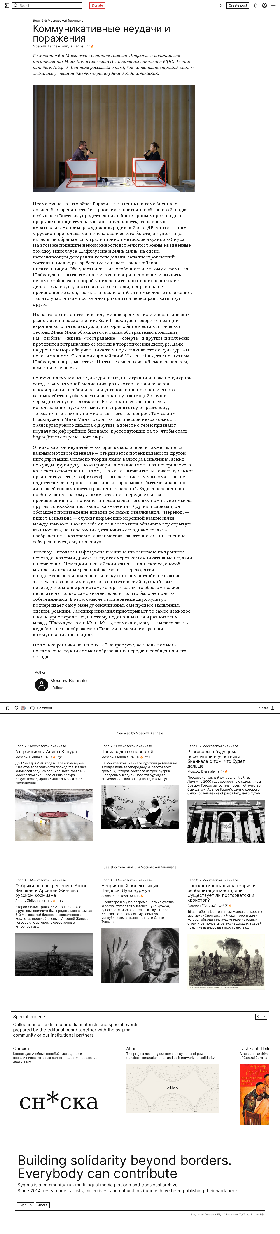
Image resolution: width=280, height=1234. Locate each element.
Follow (57, 688)
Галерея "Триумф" (201, 906)
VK (223, 1214)
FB (218, 1214)
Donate (97, 5)
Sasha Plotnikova (114, 896)
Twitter (255, 1214)
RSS (262, 1214)
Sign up (26, 1205)
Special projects (29, 1016)
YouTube (244, 1214)
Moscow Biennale (46, 46)
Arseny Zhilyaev (27, 901)
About (42, 1205)
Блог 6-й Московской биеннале (58, 21)
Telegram (210, 1214)
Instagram (232, 1214)
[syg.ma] (6, 5)
